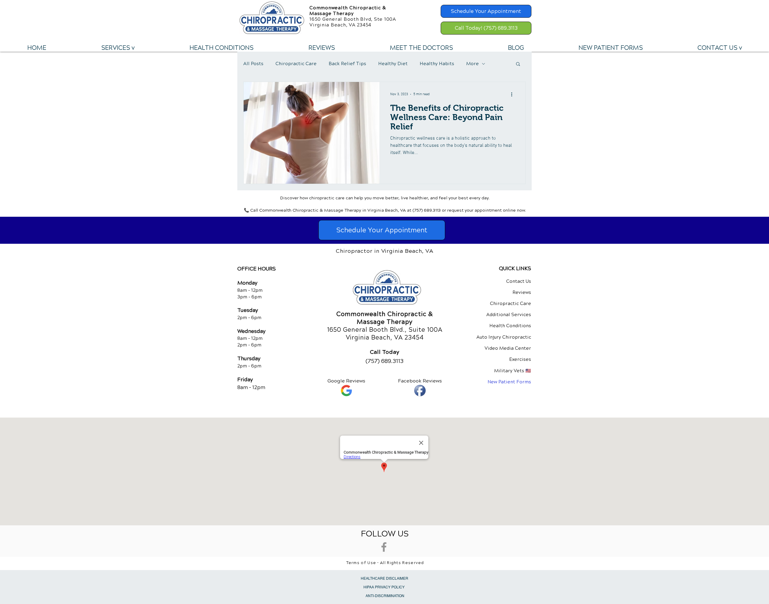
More (472, 63)
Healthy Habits (437, 63)
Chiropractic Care (296, 63)
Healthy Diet (393, 63)
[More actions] (513, 94)
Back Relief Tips (347, 63)
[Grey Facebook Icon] (384, 547)
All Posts (253, 63)
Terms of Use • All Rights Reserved (385, 562)
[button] (118, 48)
